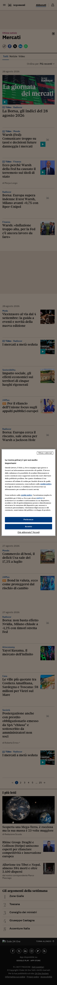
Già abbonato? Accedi (29, 532)
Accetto (28, 526)
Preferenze (28, 519)
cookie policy (45, 484)
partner (40, 498)
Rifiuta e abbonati (45, 453)
